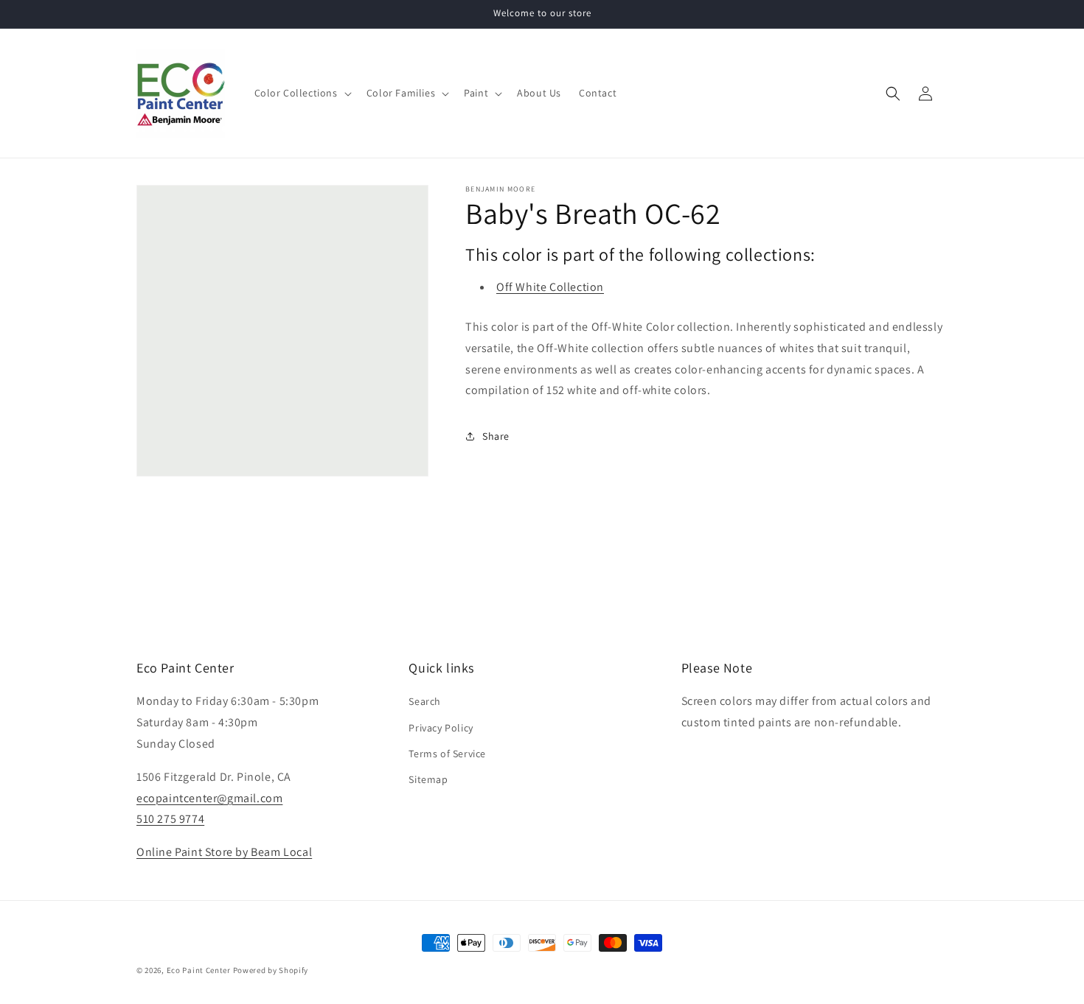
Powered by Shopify (271, 970)
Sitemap (428, 779)
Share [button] (496, 436)
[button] (302, 92)
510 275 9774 (170, 818)
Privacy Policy (441, 727)
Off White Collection (550, 287)
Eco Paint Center (199, 970)
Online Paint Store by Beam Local (224, 852)
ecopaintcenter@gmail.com (209, 798)
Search (425, 701)
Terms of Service (447, 753)
